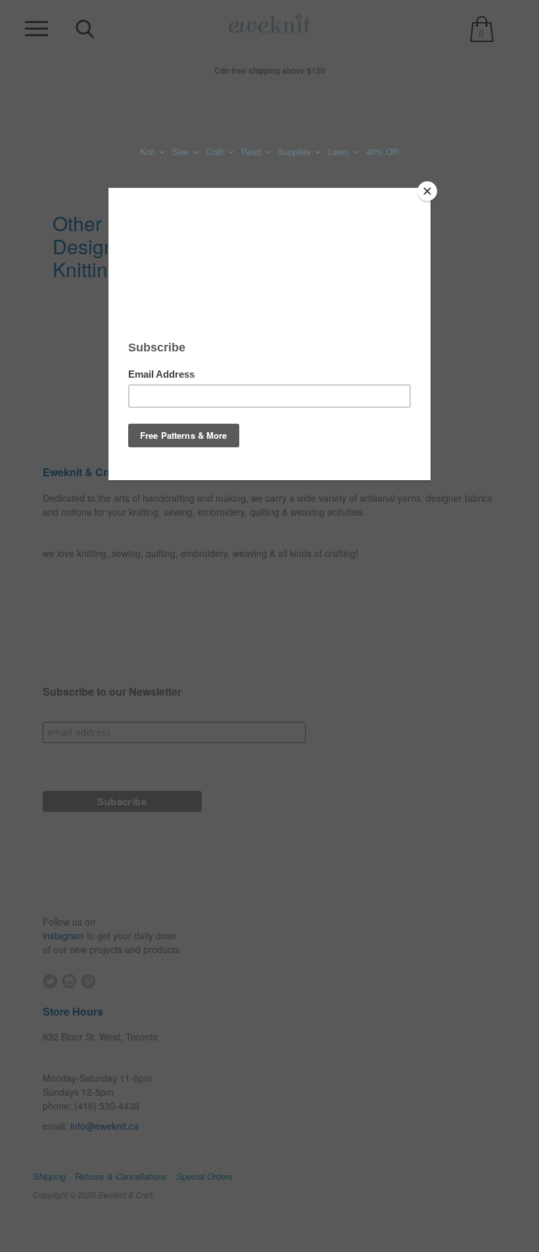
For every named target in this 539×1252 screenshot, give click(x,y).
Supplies (296, 152)
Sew (181, 152)
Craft (216, 152)
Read (252, 152)
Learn (340, 152)
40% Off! (383, 152)
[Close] (427, 191)
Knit (149, 152)
